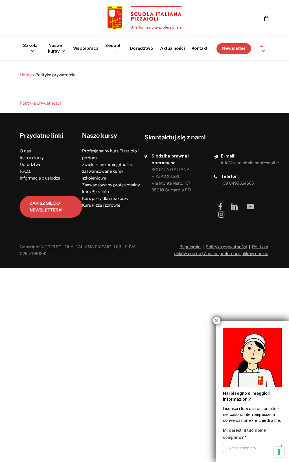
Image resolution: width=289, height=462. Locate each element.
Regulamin (190, 246)
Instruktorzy (32, 157)
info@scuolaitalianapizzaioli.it (250, 162)
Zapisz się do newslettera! (46, 206)
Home (26, 74)
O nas (25, 151)
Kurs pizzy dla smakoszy (105, 198)
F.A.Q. (25, 171)
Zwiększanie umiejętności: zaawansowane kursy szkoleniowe (107, 171)
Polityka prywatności (40, 103)
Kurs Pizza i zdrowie (101, 205)
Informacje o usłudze (40, 178)
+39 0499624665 (237, 183)
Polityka (260, 246)
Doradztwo (30, 164)
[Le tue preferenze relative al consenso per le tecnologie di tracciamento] (279, 452)
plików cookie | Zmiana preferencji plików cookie (221, 253)
